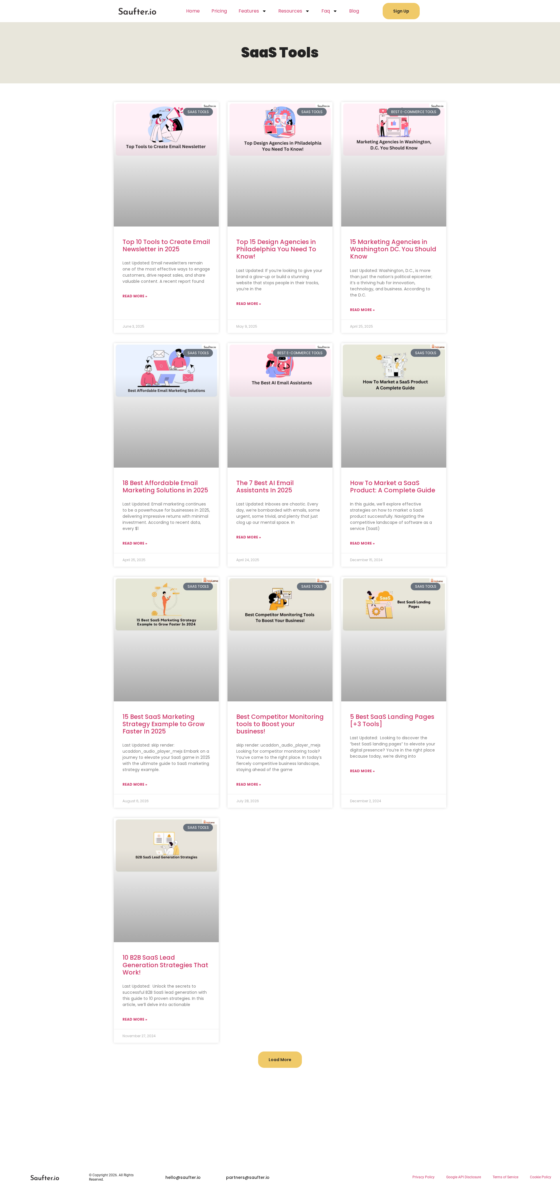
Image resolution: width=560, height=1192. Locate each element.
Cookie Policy (540, 1177)
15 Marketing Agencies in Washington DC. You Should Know (393, 249)
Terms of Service (505, 1177)
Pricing (219, 11)
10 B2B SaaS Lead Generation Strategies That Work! (165, 964)
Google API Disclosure (463, 1177)
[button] (280, 1059)
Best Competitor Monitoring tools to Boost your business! (280, 723)
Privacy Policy (423, 1177)
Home (193, 11)
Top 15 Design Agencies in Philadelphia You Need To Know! (276, 249)
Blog (354, 11)
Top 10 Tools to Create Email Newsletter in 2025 (166, 245)
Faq (325, 11)
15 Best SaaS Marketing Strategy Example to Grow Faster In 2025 (163, 723)
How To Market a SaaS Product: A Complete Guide (392, 486)
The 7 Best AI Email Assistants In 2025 (265, 486)
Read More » (135, 296)
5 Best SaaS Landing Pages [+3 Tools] (392, 720)
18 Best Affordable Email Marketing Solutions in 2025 (165, 486)
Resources (290, 11)
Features (249, 11)
